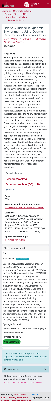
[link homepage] (9, 4)
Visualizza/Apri (11, 341)
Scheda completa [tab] (16, 179)
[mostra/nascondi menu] (48, 4)
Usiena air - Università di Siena (17, 11)
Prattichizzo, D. (17, 42)
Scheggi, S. (28, 39)
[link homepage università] (31, 4)
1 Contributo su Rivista (15, 17)
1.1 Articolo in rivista (14, 20)
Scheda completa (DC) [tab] (19, 184)
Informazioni (12, 369)
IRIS (16, 394)
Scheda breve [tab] (14, 173)
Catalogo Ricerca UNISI (15, 14)
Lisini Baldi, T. (12, 39)
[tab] (38, 184)
